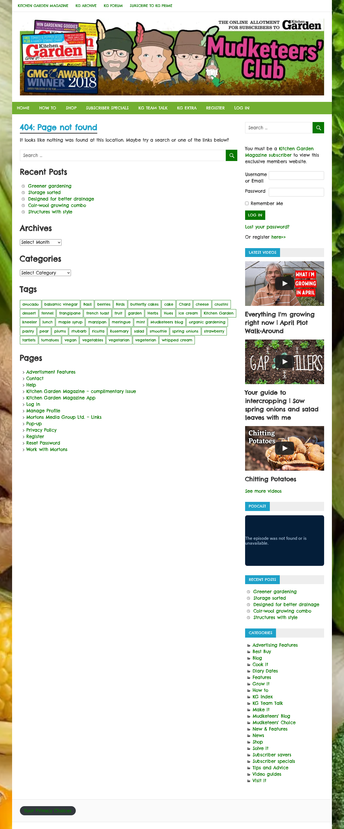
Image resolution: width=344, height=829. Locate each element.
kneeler (29, 322)
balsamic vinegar (61, 304)
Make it (261, 709)
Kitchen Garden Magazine (43, 5)
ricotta (98, 331)
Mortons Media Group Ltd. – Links (64, 417)
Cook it (260, 664)
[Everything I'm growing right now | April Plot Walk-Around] (284, 283)
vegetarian (119, 340)
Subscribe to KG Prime (151, 5)
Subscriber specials (107, 107)
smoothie (158, 331)
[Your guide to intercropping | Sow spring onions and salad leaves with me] (284, 362)
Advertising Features (275, 645)
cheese (202, 304)
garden (135, 313)
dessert (29, 313)
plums (60, 331)
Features (262, 677)
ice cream (188, 313)
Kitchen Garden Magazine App (60, 398)
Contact (35, 378)
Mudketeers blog (166, 322)
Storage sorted (44, 192)
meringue (121, 322)
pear (44, 331)
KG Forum (113, 5)
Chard (184, 304)
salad (139, 331)
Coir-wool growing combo (57, 205)
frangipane (70, 313)
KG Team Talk (152, 107)
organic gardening (207, 322)
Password (255, 191)
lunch (47, 322)
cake (168, 304)
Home (23, 107)
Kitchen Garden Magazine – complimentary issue (81, 391)
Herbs (153, 313)
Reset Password (43, 443)
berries (103, 304)
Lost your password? (267, 227)
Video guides (267, 774)
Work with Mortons (46, 449)
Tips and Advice (270, 767)
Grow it (261, 684)
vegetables (92, 340)
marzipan (97, 322)
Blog (257, 658)
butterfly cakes (144, 304)
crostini (221, 304)
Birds (120, 304)
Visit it (259, 780)
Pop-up (34, 423)
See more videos (263, 491)
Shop (71, 107)
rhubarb (79, 331)
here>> (278, 237)
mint (140, 322)
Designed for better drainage (61, 199)
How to (47, 107)
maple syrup (70, 322)
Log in (241, 107)
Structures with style (50, 212)
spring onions (185, 331)
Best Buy (262, 651)
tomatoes (50, 340)
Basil (87, 304)
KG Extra (186, 107)
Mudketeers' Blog (271, 716)
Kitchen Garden (219, 313)
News (258, 735)
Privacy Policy (41, 430)
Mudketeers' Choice (274, 722)
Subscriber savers (272, 754)
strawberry (214, 331)
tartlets (28, 340)
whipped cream (177, 340)
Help (31, 385)
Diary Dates (265, 671)
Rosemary (119, 331)
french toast (97, 313)
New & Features (270, 729)
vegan (70, 340)
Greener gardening (49, 186)
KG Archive (86, 5)
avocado (30, 304)
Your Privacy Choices (47, 810)
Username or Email (256, 178)
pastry (28, 331)
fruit (118, 313)
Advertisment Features (51, 372)
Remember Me (267, 203)
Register (215, 107)
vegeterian (145, 340)
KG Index (263, 696)
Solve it (260, 748)
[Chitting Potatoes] (284, 448)
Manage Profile (43, 410)
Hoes (168, 313)
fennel (47, 313)
